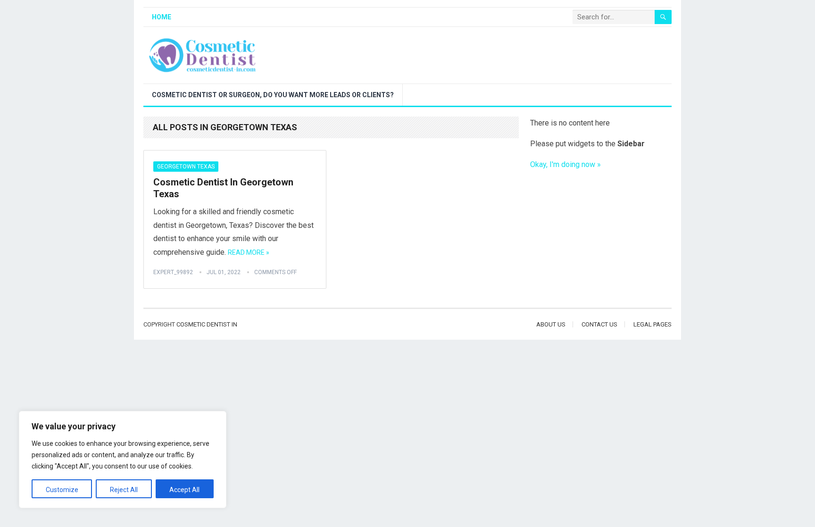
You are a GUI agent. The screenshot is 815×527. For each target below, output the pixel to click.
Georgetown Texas (186, 166)
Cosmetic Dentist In (206, 324)
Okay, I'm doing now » (565, 164)
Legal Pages (652, 324)
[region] (122, 459)
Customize (62, 490)
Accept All (184, 490)
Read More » (248, 252)
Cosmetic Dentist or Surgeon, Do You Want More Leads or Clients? (273, 95)
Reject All (124, 490)
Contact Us (599, 324)
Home (161, 17)
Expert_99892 (173, 272)
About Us (551, 324)
